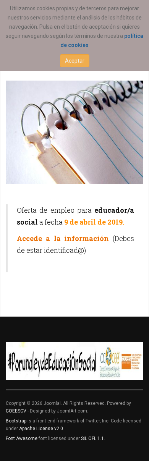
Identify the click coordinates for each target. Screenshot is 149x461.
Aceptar (74, 61)
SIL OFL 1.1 (92, 438)
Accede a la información (63, 238)
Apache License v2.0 (41, 428)
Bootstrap (16, 421)
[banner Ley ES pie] (74, 361)
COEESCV (16, 411)
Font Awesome (21, 438)
